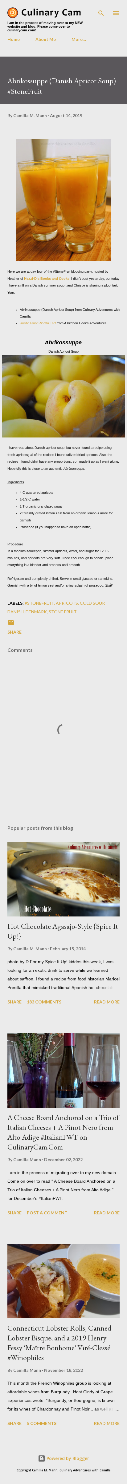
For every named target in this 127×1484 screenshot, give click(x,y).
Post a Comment (47, 1212)
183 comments (44, 1001)
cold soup (92, 603)
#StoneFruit (39, 603)
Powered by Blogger (67, 1458)
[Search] (101, 11)
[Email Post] (11, 624)
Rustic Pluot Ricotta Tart (38, 323)
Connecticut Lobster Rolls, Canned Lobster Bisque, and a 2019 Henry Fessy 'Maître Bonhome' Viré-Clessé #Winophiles (59, 1342)
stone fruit (63, 611)
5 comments (41, 1423)
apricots (67, 603)
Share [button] (14, 632)
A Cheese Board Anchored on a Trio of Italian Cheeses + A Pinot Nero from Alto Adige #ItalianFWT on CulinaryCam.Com (63, 1132)
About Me (45, 39)
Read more (107, 1001)
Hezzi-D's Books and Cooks (46, 278)
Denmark (36, 611)
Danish (15, 611)
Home (13, 39)
